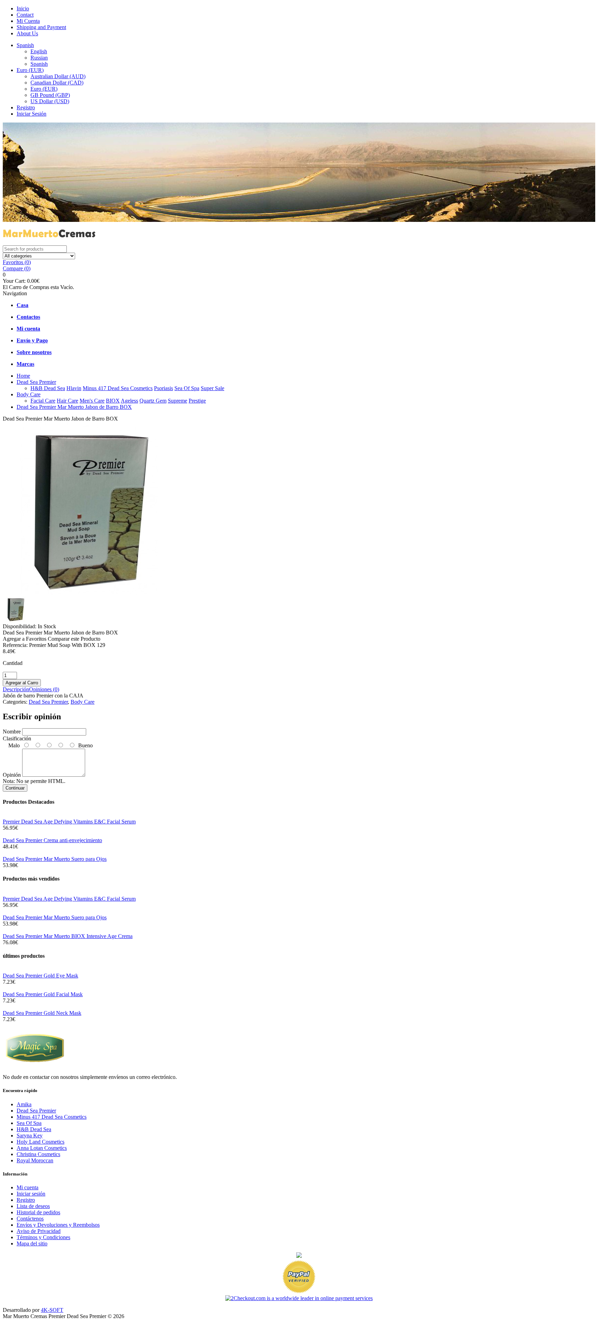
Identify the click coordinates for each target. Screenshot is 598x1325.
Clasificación (17, 738)
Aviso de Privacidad (39, 1231)
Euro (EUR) (30, 70)
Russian (39, 58)
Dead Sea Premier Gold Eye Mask (40, 976)
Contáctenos (30, 1219)
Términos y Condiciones (43, 1237)
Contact (25, 15)
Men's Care (92, 401)
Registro (26, 107)
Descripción (16, 689)
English (38, 51)
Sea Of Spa (186, 388)
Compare (16, 268)
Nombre (12, 731)
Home (23, 376)
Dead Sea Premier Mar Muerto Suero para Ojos (55, 859)
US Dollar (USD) (49, 101)
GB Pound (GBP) (50, 95)
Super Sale (212, 388)
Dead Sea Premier (36, 382)
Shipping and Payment (41, 27)
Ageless (129, 401)
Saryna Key (30, 1135)
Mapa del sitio (32, 1243)
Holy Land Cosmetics (40, 1142)
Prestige (197, 401)
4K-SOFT (52, 1310)
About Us (27, 33)
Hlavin (73, 388)
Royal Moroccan (35, 1160)
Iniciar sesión (31, 1194)
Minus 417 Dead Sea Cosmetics (118, 388)
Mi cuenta (27, 1187)
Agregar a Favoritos (24, 639)
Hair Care (67, 401)
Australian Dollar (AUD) (57, 76)
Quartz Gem (152, 401)
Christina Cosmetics (38, 1154)
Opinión (12, 775)
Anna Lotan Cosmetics (42, 1148)
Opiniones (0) (44, 689)
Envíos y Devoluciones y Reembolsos (58, 1225)
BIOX (113, 401)
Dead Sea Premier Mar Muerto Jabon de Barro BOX (74, 407)
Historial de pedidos (38, 1212)
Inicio (23, 8)
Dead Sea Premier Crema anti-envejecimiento (52, 840)
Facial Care (42, 401)
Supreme (177, 401)
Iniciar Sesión (31, 114)
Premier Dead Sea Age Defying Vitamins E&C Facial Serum (69, 821)
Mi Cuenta (28, 21)
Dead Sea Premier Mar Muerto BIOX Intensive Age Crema (68, 936)
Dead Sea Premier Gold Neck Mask (42, 1013)
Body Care (28, 394)
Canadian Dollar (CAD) (56, 82)
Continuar (15, 788)
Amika (24, 1104)
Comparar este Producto (74, 639)
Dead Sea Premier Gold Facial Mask (43, 994)
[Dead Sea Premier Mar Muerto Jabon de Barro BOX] (89, 593)
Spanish (25, 45)
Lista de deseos (33, 1206)
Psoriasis (163, 388)
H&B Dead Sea (47, 388)
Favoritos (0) (17, 262)
